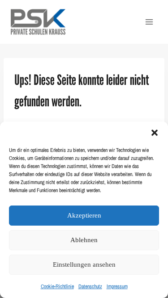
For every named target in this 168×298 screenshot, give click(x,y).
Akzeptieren (84, 215)
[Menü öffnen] (149, 22)
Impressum (117, 286)
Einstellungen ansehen (84, 264)
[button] (154, 132)
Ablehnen (84, 239)
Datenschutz (90, 286)
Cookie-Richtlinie (57, 286)
